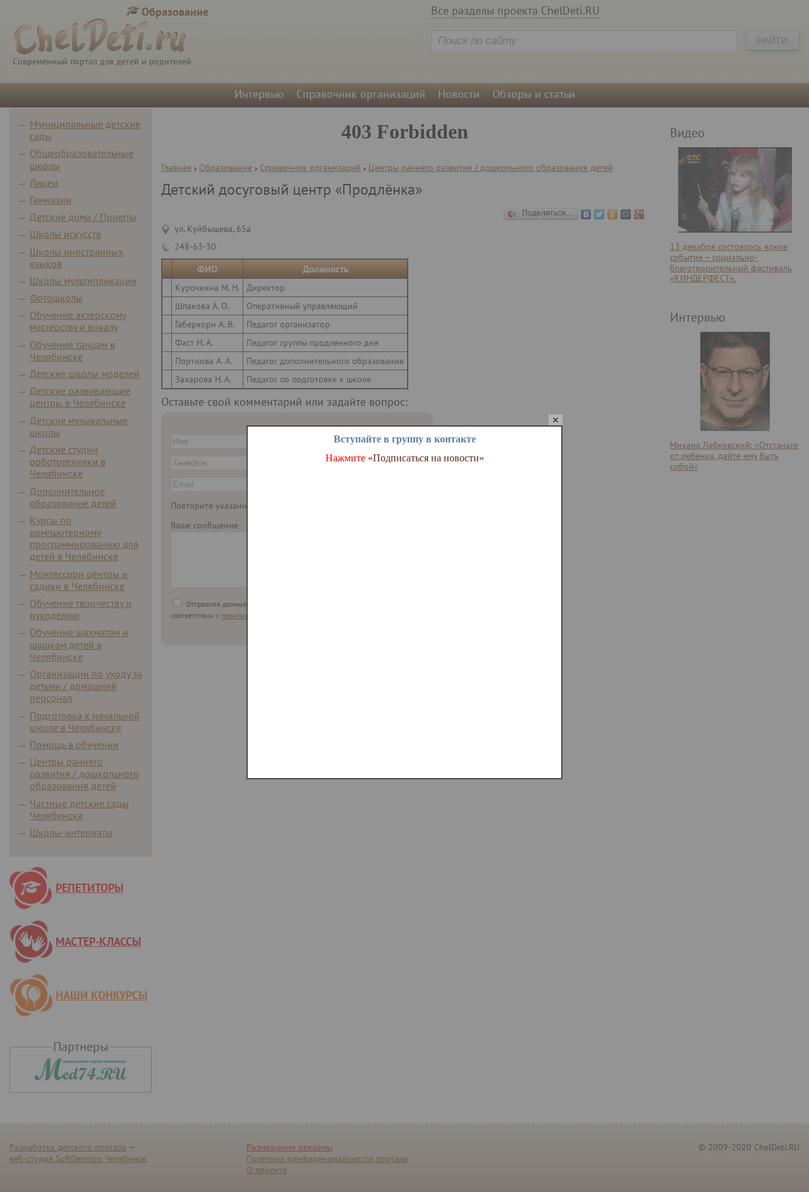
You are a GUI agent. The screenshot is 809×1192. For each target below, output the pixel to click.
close (556, 421)
